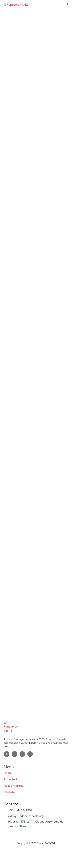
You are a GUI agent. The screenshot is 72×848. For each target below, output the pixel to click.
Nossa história (13, 785)
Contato (9, 792)
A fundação (11, 779)
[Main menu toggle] (67, 5)
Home (8, 773)
